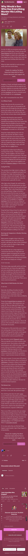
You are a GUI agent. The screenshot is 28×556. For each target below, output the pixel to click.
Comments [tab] (4, 470)
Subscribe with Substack (15, 535)
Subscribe (19, 2)
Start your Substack (10, 549)
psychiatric (4, 351)
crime (19, 307)
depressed (4, 222)
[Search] (25, 488)
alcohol (14, 199)
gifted (12, 146)
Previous (6, 460)
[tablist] (7, 470)
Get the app (21, 549)
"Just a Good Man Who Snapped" (8, 493)
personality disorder (11, 423)
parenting (15, 419)
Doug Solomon (5, 53)
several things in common (15, 301)
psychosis (8, 92)
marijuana (4, 201)
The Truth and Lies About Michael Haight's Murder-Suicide (9, 496)
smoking (20, 199)
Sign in (25, 2)
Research (16, 339)
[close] (24, 506)
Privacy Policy (16, 541)
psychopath (18, 94)
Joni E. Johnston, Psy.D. (10, 21)
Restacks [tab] (11, 470)
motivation (5, 129)
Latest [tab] (6, 488)
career (21, 394)
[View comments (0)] (7, 26)
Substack (7, 553)
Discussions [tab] (12, 488)
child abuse (4, 362)
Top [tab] (3, 488)
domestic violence (12, 163)
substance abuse (5, 421)
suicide (16, 212)
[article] (14, 497)
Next (23, 460)
